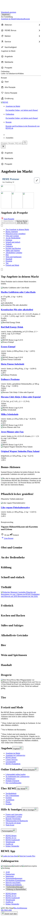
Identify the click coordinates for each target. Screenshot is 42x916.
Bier (7, 255)
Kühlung (9, 240)
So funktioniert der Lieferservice (17, 776)
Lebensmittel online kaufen (16, 774)
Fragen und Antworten (14, 814)
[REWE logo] (4, 102)
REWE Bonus (11, 757)
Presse (8, 802)
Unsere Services (12, 760)
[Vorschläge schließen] (3, 146)
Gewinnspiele (11, 762)
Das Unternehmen (12, 796)
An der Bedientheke (13, 238)
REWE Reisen (11, 836)
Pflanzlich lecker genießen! (16, 234)
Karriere (9, 798)
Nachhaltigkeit (11, 793)
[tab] (8, 222)
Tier (7, 263)
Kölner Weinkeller (12, 846)
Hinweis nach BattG (13, 883)
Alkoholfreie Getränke (14, 253)
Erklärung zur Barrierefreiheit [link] (16, 889)
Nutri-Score (10, 825)
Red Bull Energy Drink (12, 327)
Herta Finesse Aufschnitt (12, 364)
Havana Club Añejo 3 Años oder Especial (21, 397)
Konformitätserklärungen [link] (15, 887)
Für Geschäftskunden (13, 783)
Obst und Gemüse (12, 236)
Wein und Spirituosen (13, 257)
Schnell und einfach (13, 242)
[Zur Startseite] (9, 4)
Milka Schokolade (9, 414)
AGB (8, 872)
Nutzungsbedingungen (14, 878)
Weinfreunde (10, 842)
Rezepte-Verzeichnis (13, 819)
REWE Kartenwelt (13, 840)
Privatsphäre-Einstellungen (15, 880)
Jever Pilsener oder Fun (12, 432)
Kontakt (9, 804)
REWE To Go (11, 838)
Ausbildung (10, 800)
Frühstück (9, 246)
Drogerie (9, 261)
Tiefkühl (9, 244)
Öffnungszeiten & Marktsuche (17, 821)
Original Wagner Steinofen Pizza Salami (20, 451)
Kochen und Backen (13, 248)
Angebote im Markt (13, 753)
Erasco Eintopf (8, 346)
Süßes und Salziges (13, 250)
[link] (23, 108)
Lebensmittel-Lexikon (14, 817)
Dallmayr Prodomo (10, 379)
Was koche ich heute (13, 823)
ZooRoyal (9, 844)
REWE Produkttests (13, 764)
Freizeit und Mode (12, 265)
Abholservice (10, 779)
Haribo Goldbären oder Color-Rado (18, 292)
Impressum (10, 876)
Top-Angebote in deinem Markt (17, 229)
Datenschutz (10, 874)
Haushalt (9, 259)
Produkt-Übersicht (12, 781)
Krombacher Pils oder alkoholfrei (17, 309)
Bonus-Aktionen (12, 232)
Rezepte (23, 125)
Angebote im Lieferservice (15, 755)
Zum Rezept (8, 538)
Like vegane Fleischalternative (15, 507)
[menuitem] (21, 25)
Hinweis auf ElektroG (14, 885)
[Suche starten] (25, 143)
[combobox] (12, 143)
